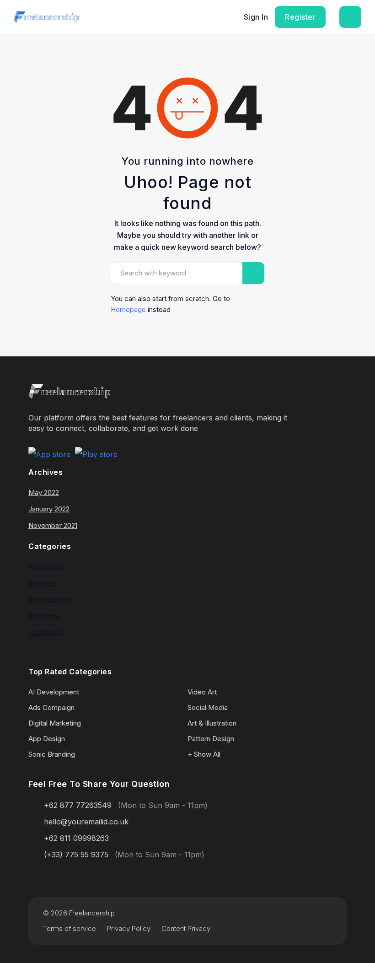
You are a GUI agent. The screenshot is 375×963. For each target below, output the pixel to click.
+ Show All (204, 754)
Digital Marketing (54, 723)
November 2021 (52, 525)
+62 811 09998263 (76, 838)
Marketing (44, 616)
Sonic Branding (51, 754)
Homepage (128, 309)
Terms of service (69, 928)
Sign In (256, 17)
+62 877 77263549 (78, 805)
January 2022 (49, 509)
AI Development (53, 692)
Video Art (202, 692)
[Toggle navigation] (350, 17)
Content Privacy (185, 928)
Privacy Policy (128, 928)
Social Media (208, 707)
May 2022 (43, 492)
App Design (46, 566)
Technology (46, 632)
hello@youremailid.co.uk (86, 821)
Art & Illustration (212, 723)
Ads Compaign (51, 707)
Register (300, 17)
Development (49, 599)
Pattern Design (211, 738)
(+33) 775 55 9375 (76, 854)
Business (42, 583)
